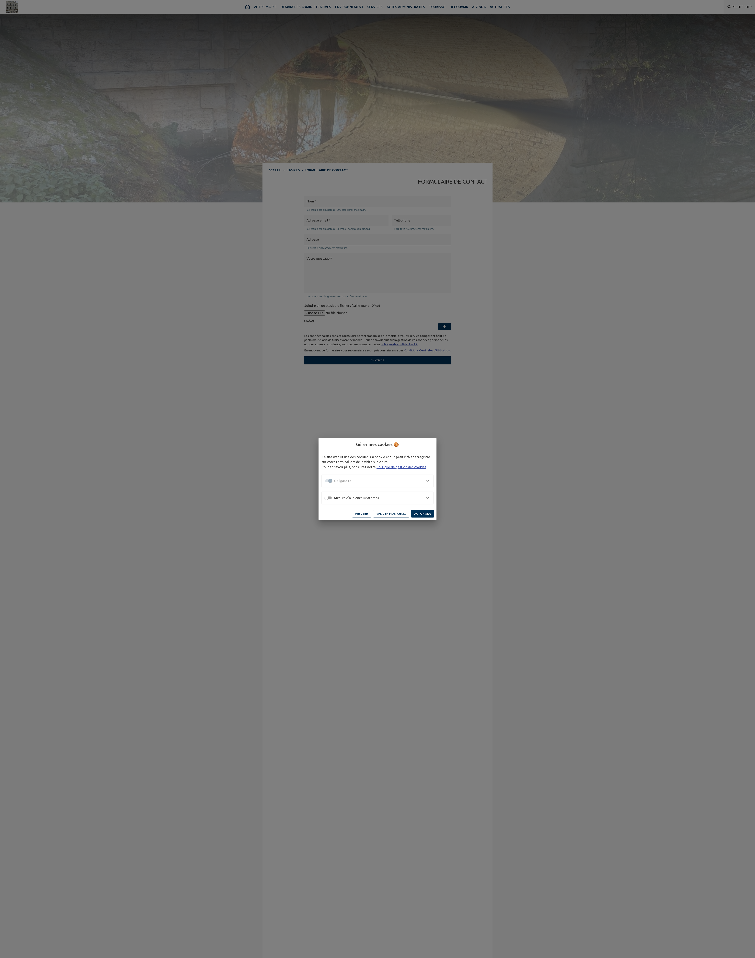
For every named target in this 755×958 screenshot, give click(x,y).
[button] (377, 481)
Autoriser (422, 513)
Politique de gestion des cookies (401, 467)
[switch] (326, 498)
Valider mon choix (391, 513)
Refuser (361, 513)
